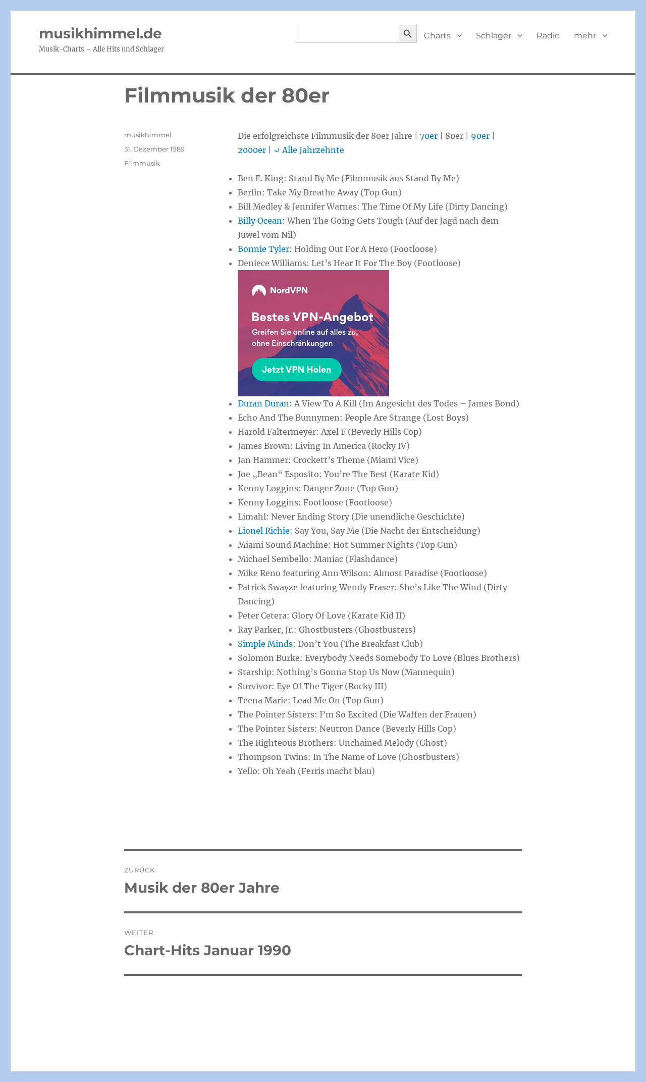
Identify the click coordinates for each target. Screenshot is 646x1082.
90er (480, 136)
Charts (437, 35)
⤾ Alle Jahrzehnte (309, 150)
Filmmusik (142, 163)
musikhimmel (148, 135)
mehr (585, 35)
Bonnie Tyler (263, 249)
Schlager (493, 35)
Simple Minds (265, 644)
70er (429, 136)
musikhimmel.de (100, 33)
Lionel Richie (264, 531)
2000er (252, 150)
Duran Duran (263, 403)
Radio (548, 35)
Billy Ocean (260, 221)
